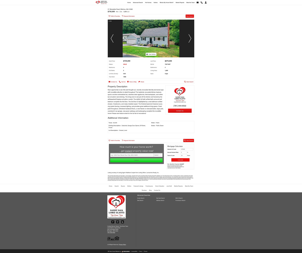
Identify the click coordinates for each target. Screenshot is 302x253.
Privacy (145, 251)
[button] (112, 38)
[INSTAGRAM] (117, 222)
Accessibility (134, 251)
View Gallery (152, 54)
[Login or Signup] (206, 2)
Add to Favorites (115, 16)
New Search (189, 16)
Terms (140, 251)
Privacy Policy (122, 244)
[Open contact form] (198, 2)
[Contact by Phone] (202, 2)
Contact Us (114, 82)
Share (142, 82)
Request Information (129, 16)
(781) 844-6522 (179, 105)
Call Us (123, 82)
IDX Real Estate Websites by (114, 251)
